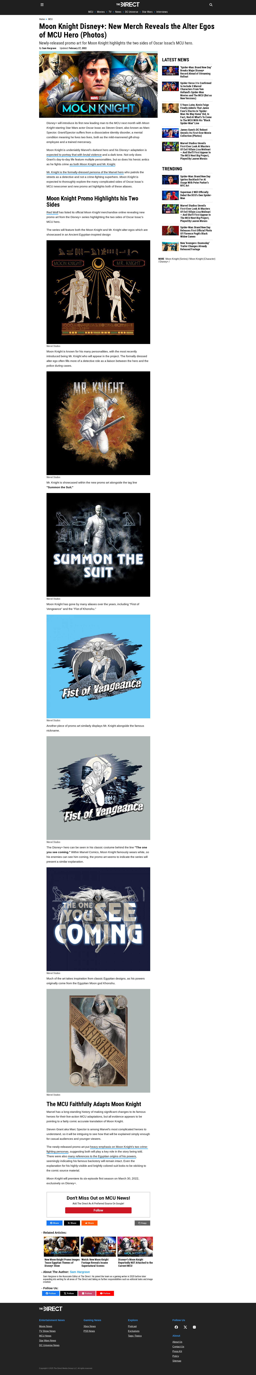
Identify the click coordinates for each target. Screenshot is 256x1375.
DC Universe (131, 11)
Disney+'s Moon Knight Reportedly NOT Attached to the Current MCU (135, 1262)
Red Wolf (52, 212)
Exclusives (133, 1331)
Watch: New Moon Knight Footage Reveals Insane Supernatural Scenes (94, 1262)
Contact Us (178, 1346)
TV (110, 11)
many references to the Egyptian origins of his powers (102, 1156)
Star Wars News (47, 1340)
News (118, 11)
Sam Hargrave (49, 48)
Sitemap (176, 1361)
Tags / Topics (135, 1336)
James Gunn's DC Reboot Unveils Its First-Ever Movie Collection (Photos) (195, 132)
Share (56, 1223)
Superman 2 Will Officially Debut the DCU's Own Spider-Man (196, 195)
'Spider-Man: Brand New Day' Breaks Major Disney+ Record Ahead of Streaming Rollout (196, 72)
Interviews (162, 11)
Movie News (45, 1326)
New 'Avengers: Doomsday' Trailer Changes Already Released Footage (194, 246)
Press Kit (177, 1351)
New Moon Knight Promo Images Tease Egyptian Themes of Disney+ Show (62, 1262)
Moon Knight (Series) (176, 259)
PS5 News (89, 1331)
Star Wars (147, 11)
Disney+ (164, 261)
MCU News (45, 1336)
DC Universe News (49, 1345)
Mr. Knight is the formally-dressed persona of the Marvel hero (85, 172)
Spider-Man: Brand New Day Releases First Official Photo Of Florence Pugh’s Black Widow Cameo (196, 232)
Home (42, 19)
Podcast (132, 1326)
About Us (177, 1342)
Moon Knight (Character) (202, 259)
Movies (101, 11)
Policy (175, 1356)
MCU (90, 11)
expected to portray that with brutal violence (74, 154)
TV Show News (47, 1331)
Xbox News (90, 1326)
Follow (52, 1293)
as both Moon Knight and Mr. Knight (92, 164)
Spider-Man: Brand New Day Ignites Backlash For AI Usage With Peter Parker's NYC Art (195, 181)
